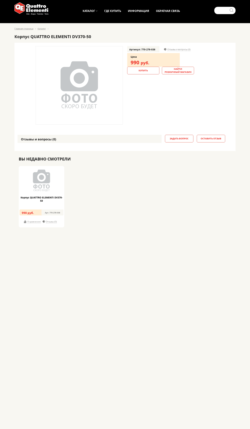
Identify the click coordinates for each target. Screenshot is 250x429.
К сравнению (34, 221)
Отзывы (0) (51, 221)
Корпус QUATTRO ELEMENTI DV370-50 (42, 199)
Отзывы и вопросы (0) (178, 49)
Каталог (42, 28)
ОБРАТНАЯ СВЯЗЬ (168, 11)
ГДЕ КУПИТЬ (112, 11)
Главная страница (23, 28)
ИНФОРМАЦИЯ (138, 11)
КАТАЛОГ (89, 11)
